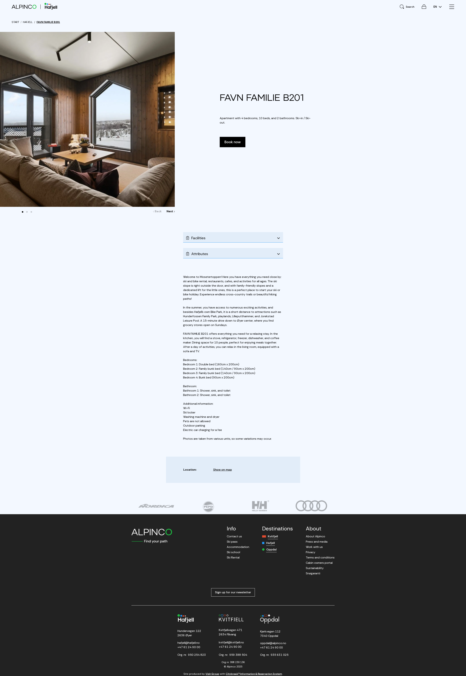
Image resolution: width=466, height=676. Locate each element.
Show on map (222, 470)
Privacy (310, 552)
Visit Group (212, 673)
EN (435, 7)
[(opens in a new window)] (156, 505)
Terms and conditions (320, 557)
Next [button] (170, 211)
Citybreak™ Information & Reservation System (254, 673)
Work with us (314, 547)
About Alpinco (315, 536)
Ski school (233, 552)
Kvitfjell (273, 536)
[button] (22, 212)
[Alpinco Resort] (24, 7)
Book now (232, 142)
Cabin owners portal (319, 563)
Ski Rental (233, 557)
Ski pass (232, 542)
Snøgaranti (313, 573)
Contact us (234, 536)
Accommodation (238, 547)
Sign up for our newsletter (233, 592)
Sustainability (315, 568)
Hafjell (270, 543)
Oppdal (271, 549)
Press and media (316, 542)
